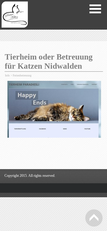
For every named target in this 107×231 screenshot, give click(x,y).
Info (7, 75)
